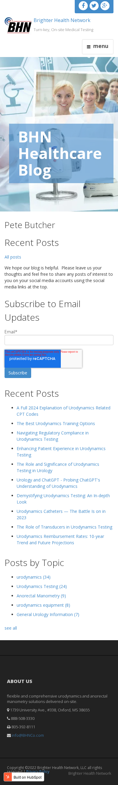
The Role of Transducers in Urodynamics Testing (64, 527)
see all (11, 628)
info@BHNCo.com (28, 735)
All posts (13, 257)
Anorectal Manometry (41, 596)
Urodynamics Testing (42, 586)
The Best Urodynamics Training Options (56, 423)
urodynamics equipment (43, 605)
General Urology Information (48, 614)
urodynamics (34, 577)
